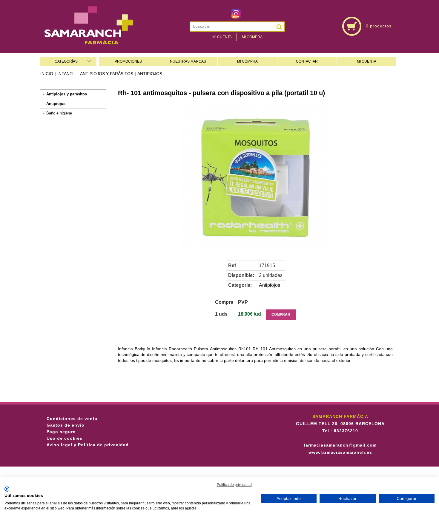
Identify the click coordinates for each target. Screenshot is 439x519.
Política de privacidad (234, 485)
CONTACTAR (307, 61)
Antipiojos (149, 73)
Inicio (46, 73)
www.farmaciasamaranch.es (340, 452)
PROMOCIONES (128, 61)
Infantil (66, 73)
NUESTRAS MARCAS (188, 61)
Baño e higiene (59, 113)
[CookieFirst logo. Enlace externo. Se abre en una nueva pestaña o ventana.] (6, 489)
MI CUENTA (366, 61)
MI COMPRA (247, 61)
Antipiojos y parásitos (106, 73)
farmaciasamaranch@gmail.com (340, 445)
